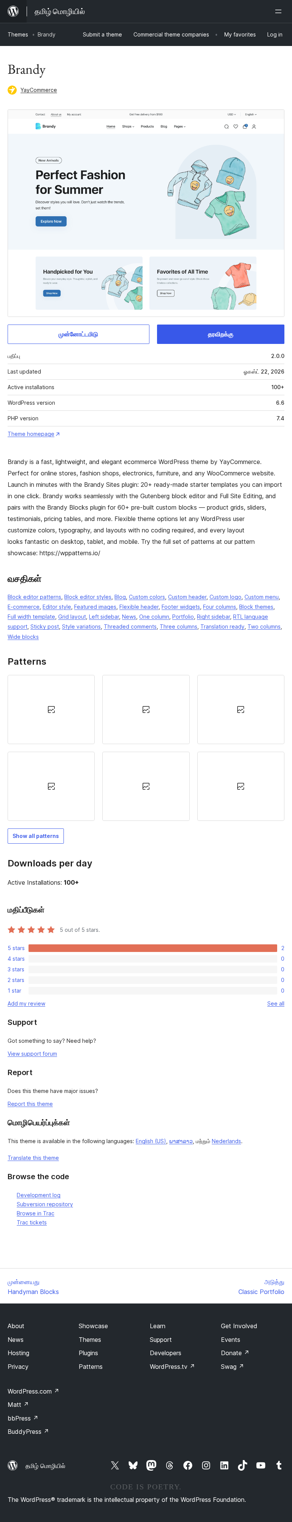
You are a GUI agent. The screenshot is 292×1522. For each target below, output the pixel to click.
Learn (157, 1326)
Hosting (18, 1353)
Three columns (178, 626)
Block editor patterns (34, 597)
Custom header (187, 597)
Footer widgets (181, 606)
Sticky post (44, 626)
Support (161, 1339)
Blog (120, 597)
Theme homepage (31, 434)
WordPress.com (33, 1391)
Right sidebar (213, 616)
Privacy (18, 1366)
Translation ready (222, 626)
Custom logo (225, 597)
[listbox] (146, 748)
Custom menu (261, 597)
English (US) (151, 1141)
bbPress (23, 1418)
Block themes (256, 606)
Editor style (57, 606)
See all (275, 1003)
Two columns (264, 626)
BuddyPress (28, 1431)
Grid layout (72, 616)
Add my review (26, 1003)
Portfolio (183, 616)
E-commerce (24, 606)
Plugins (88, 1353)
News (129, 616)
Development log (38, 1195)
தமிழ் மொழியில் (45, 1466)
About (16, 1326)
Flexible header (139, 606)
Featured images (95, 606)
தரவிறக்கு (220, 334)
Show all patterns (36, 836)
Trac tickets (32, 1222)
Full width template (31, 616)
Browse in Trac (35, 1213)
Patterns (91, 1366)
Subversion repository (45, 1204)
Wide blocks (23, 637)
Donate (235, 1353)
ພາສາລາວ (181, 1141)
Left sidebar (104, 616)
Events (230, 1339)
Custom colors (147, 597)
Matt (18, 1404)
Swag (232, 1366)
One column (154, 616)
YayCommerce (39, 90)
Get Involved (239, 1326)
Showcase (93, 1326)
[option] (51, 709)
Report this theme (30, 1104)
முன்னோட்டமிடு (78, 334)
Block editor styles (87, 597)
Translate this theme (33, 1158)
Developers (165, 1353)
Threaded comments (130, 626)
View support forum (32, 1053)
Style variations (81, 626)
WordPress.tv (172, 1366)
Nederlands (226, 1141)
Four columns (219, 606)
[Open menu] (280, 11)
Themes (18, 34)
